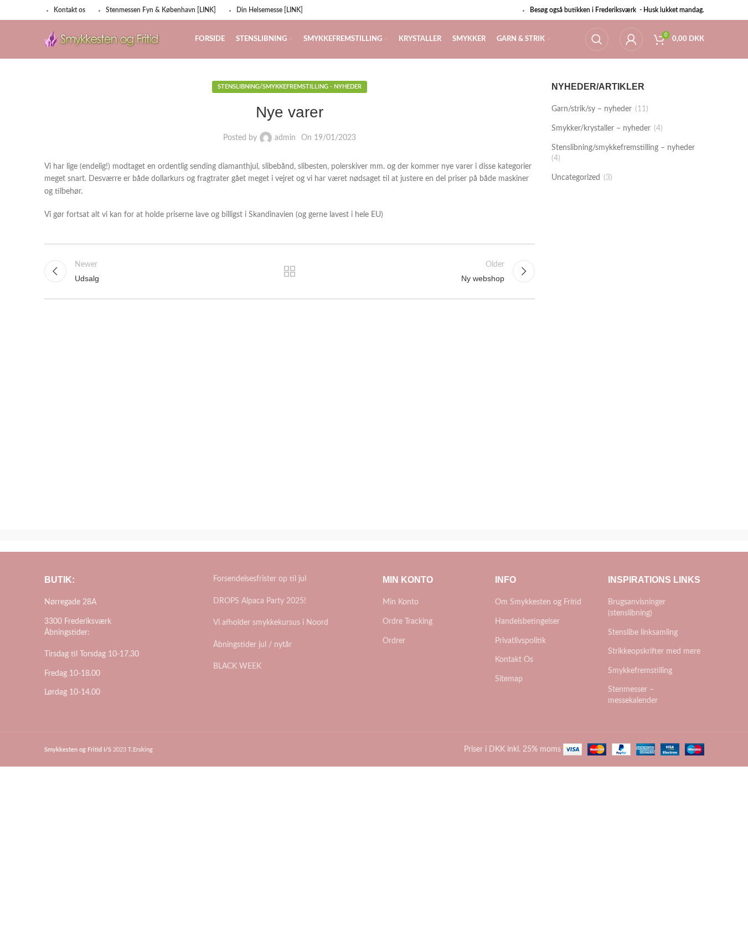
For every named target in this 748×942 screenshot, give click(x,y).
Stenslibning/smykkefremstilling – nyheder (623, 148)
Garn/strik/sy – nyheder (591, 109)
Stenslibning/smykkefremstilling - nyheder (290, 87)
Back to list (289, 271)
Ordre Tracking (407, 621)
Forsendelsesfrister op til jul (259, 579)
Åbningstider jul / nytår (252, 645)
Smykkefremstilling (640, 671)
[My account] (631, 39)
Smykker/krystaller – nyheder (601, 128)
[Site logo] (102, 39)
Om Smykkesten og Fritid (538, 602)
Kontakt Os (514, 660)
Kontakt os (69, 10)
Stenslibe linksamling (643, 632)
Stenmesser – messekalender (633, 695)
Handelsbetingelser (527, 621)
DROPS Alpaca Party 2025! (259, 601)
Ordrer (394, 641)
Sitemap (509, 679)
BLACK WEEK (237, 666)
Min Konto (401, 602)
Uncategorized (575, 178)
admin (285, 138)
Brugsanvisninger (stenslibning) (637, 607)
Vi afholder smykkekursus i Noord (270, 623)
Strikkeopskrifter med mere (654, 651)
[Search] (597, 39)
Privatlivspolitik (520, 641)
